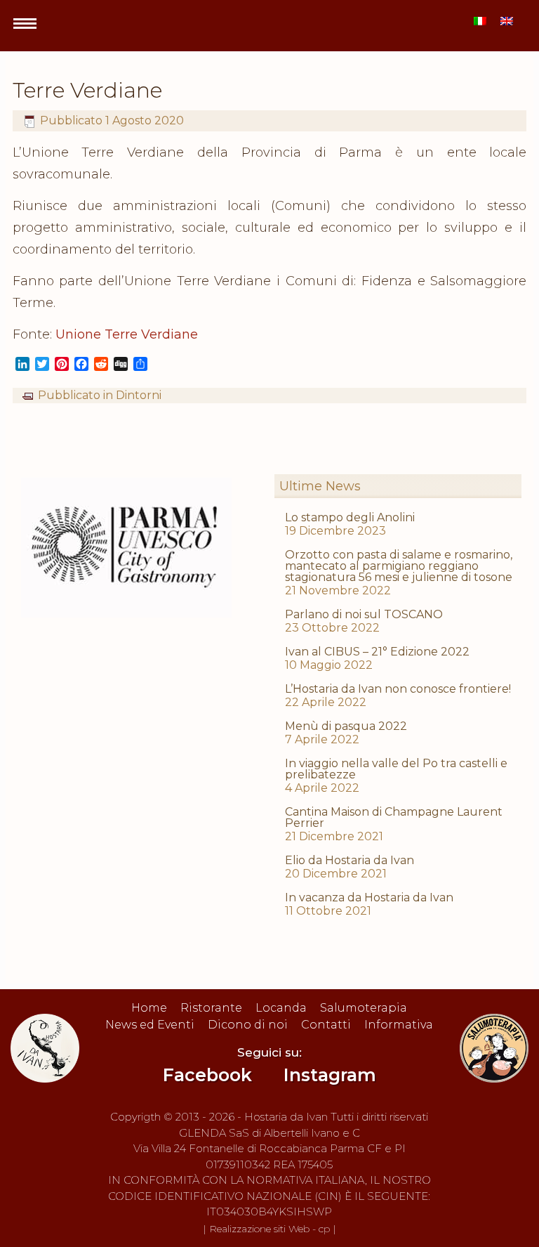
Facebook (207, 1074)
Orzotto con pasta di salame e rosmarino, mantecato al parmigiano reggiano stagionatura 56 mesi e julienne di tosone (398, 566)
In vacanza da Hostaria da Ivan (369, 897)
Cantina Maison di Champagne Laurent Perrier (394, 817)
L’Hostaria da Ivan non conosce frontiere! (398, 689)
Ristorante (211, 1007)
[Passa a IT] (480, 21)
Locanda (281, 1007)
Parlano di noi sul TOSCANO (364, 614)
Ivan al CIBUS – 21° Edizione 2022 (377, 651)
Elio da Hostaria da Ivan (349, 860)
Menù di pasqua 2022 (346, 726)
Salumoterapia (363, 1007)
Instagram (330, 1074)
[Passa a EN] (506, 21)
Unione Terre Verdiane (126, 334)
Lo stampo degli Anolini (350, 517)
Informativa (398, 1024)
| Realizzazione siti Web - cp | (269, 1228)
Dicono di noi (248, 1024)
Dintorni (138, 395)
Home (149, 1007)
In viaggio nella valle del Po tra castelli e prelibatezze (396, 769)
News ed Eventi (149, 1024)
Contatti (326, 1024)
